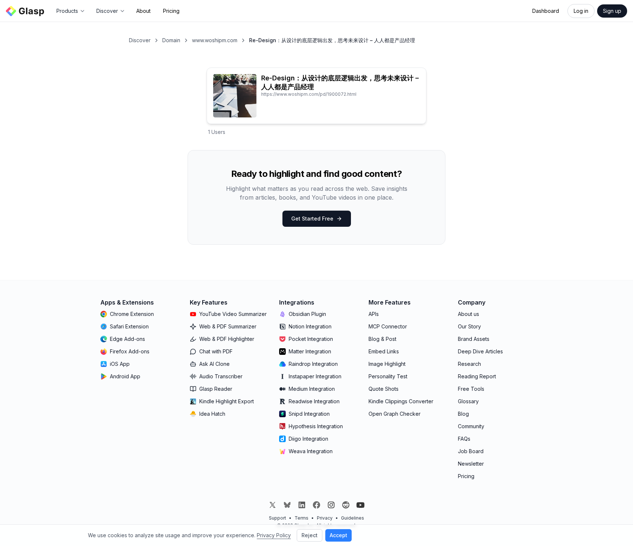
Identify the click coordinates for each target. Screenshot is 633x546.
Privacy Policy (274, 535)
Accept (338, 535)
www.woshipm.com (214, 40)
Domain (171, 40)
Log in (581, 11)
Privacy (325, 518)
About (143, 11)
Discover (140, 40)
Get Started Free (312, 218)
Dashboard (545, 11)
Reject (309, 535)
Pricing (171, 11)
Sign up (612, 11)
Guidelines (352, 518)
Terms (301, 518)
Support (277, 518)
